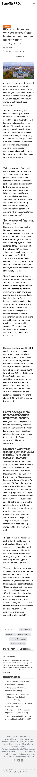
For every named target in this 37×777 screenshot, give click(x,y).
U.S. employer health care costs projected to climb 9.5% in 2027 (18, 717)
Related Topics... (10, 629)
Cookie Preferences (26, 772)
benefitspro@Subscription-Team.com (21, 756)
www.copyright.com (25, 663)
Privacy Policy (14, 772)
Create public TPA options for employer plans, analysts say (17, 711)
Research (7, 26)
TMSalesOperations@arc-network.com (16, 667)
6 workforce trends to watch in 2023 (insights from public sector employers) (18, 453)
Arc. (15, 770)
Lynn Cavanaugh (16, 44)
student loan (8, 596)
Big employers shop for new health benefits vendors (17, 682)
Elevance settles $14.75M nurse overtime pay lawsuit (18, 704)
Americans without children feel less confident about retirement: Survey (17, 697)
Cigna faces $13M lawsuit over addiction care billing (18, 689)
